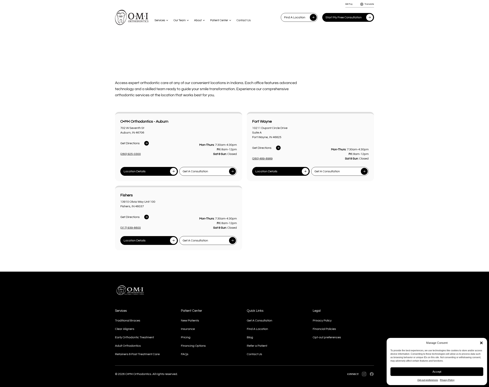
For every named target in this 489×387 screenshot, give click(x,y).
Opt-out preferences (427, 380)
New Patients (190, 320)
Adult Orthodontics (128, 345)
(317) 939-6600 (130, 227)
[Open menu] (167, 20)
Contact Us (243, 20)
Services (160, 20)
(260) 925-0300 (130, 153)
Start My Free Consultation (343, 17)
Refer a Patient (257, 345)
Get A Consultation (259, 320)
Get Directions (130, 143)
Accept (436, 371)
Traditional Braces (127, 320)
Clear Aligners (124, 328)
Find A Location (294, 17)
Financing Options (193, 345)
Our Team (179, 20)
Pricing (185, 337)
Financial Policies (324, 328)
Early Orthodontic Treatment (134, 337)
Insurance (188, 328)
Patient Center (219, 20)
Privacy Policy (447, 380)
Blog (250, 337)
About (198, 20)
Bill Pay (349, 4)
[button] (481, 343)
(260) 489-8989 (262, 158)
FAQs (184, 354)
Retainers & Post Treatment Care (137, 354)
